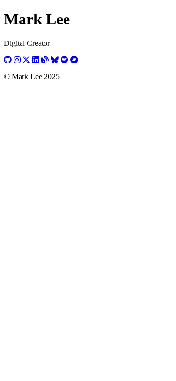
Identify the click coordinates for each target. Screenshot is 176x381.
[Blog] (46, 60)
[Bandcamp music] (74, 60)
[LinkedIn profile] (36, 60)
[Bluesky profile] (56, 60)
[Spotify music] (65, 60)
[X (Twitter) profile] (27, 60)
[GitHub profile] (9, 60)
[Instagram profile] (18, 60)
